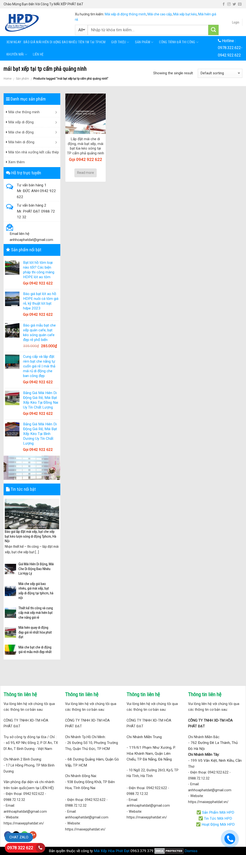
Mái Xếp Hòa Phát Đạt (111, 851)
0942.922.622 (229, 55)
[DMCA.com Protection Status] (169, 851)
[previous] (7, 527)
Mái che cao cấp (160, 14)
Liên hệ (38, 54)
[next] (56, 527)
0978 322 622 (20, 847)
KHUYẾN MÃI (15, 54)
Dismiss (190, 851)
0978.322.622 (229, 47)
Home (8, 78)
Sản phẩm (142, 42)
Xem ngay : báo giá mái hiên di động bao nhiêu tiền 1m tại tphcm (55, 42)
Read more (85, 173)
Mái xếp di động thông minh (125, 14)
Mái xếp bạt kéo (185, 14)
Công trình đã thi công (177, 42)
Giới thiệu (118, 42)
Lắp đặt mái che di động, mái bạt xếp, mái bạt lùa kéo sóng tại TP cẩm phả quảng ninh (85, 146)
